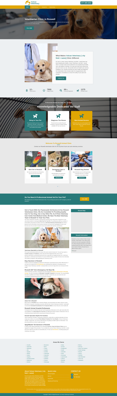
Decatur (63, 346)
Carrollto (46, 351)
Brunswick (46, 344)
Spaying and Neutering (53, 381)
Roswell (80, 351)
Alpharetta (29, 348)
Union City (80, 358)
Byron (45, 346)
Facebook (71, 394)
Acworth (28, 344)
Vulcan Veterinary (65, 394)
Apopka (28, 351)
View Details (35, 177)
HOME (28, 7)
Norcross (80, 346)
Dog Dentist (50, 378)
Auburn (28, 355)
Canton (45, 348)
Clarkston (46, 356)
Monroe (62, 362)
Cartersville (46, 353)
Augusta (28, 356)
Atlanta (28, 353)
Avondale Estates (30, 358)
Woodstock (80, 360)
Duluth (62, 350)
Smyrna (80, 353)
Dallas (62, 344)
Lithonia (63, 358)
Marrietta (63, 360)
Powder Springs (81, 350)
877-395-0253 (86, 3)
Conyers (46, 360)
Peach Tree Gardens (82, 348)
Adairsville (29, 346)
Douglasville (64, 348)
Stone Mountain (81, 356)
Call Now (29, 28)
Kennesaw (63, 355)
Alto (28, 350)
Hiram (62, 353)
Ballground (29, 360)
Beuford (28, 362)
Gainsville (63, 351)
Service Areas (52, 7)
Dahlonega (46, 362)
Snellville (80, 355)
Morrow (80, 344)
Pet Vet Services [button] (35, 7)
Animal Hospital (51, 373)
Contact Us (44, 7)
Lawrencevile (64, 356)
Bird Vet (49, 376)
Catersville (46, 355)
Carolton (46, 350)
